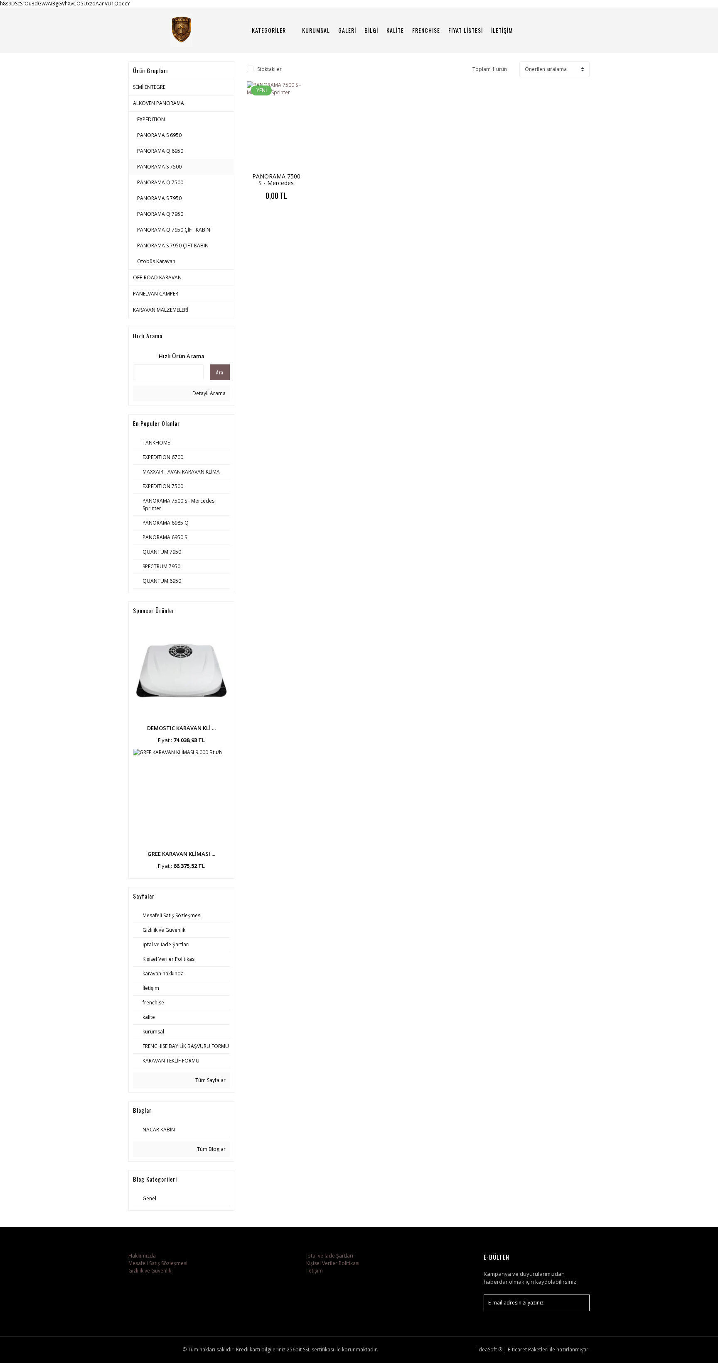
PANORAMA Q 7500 (160, 182)
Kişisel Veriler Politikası (332, 1263)
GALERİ (347, 30)
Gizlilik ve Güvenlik (149, 1270)
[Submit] (579, 1303)
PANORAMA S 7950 (159, 198)
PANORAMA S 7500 (159, 166)
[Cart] (580, 30)
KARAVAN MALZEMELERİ (160, 309)
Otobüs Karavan (156, 261)
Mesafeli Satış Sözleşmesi (157, 1263)
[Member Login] (556, 30)
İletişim (314, 1270)
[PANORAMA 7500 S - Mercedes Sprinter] (276, 125)
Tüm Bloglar (211, 1149)
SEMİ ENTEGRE (149, 86)
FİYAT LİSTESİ (465, 30)
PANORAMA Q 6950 (160, 150)
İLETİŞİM (502, 30)
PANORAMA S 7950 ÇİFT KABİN (173, 245)
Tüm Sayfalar (210, 1080)
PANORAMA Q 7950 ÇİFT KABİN (173, 229)
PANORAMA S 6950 (159, 135)
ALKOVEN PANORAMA (158, 103)
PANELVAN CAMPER (155, 293)
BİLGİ (371, 30)
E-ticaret (517, 1349)
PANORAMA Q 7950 (160, 213)
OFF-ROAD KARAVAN (157, 277)
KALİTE (395, 30)
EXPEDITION (151, 119)
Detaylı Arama (208, 393)
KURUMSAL (316, 30)
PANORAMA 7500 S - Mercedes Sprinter (276, 182)
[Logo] (181, 30)
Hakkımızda (142, 1255)
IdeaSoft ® (489, 1349)
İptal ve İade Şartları (329, 1255)
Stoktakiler (269, 69)
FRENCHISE (426, 30)
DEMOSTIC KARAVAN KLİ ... (181, 728)
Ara (220, 372)
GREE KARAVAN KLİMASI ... (181, 853)
